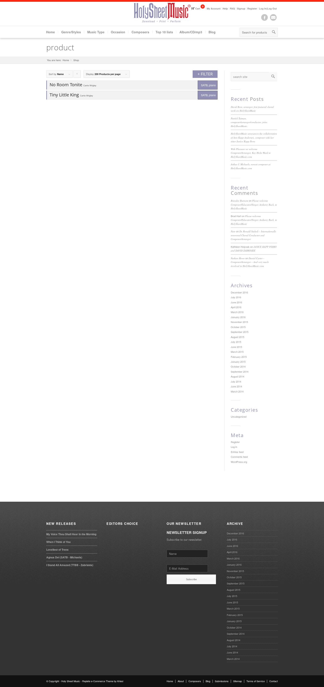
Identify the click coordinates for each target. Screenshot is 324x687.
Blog (212, 32)
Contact (273, 681)
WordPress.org (239, 462)
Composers (140, 32)
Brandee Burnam (239, 200)
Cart (197, 8)
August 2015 (237, 337)
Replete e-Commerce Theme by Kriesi (102, 681)
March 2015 (237, 351)
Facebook (264, 17)
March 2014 (237, 391)
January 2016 (238, 317)
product (60, 47)
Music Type (95, 32)
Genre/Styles (71, 32)
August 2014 (237, 376)
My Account (214, 8)
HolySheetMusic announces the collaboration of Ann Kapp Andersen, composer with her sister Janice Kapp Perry (254, 137)
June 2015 (236, 347)
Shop (76, 60)
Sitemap (237, 681)
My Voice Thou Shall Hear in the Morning (71, 534)
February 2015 (239, 357)
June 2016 (236, 302)
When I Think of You (58, 542)
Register (252, 8)
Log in (234, 447)
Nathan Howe (238, 258)
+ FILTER (205, 74)
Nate (233, 231)
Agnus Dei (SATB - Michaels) (64, 557)
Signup (241, 8)
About (181, 681)
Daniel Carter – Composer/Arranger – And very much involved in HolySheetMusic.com (250, 262)
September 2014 (239, 371)
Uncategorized (238, 416)
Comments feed (239, 456)
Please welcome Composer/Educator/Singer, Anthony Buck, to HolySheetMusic (254, 204)
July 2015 (236, 342)
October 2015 (238, 327)
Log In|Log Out (268, 8)
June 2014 (236, 386)
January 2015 (238, 361)
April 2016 (236, 307)
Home (50, 32)
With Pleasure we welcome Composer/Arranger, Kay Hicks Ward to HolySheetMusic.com (251, 152)
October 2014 (238, 366)
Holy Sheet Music (70, 681)
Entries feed (237, 452)
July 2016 (236, 297)
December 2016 (239, 292)
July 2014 (236, 381)
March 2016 (237, 312)
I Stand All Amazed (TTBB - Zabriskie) (69, 565)
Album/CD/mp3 (190, 32)
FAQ (232, 8)
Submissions (222, 681)
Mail (273, 17)
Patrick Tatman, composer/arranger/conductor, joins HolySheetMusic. (249, 122)
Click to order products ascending (77, 75)
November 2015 (239, 322)
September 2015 (239, 332)
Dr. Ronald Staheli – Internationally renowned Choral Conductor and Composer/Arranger (253, 235)
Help (225, 8)
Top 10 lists (164, 32)
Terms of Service (255, 681)
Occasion (118, 32)
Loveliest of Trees (57, 550)
